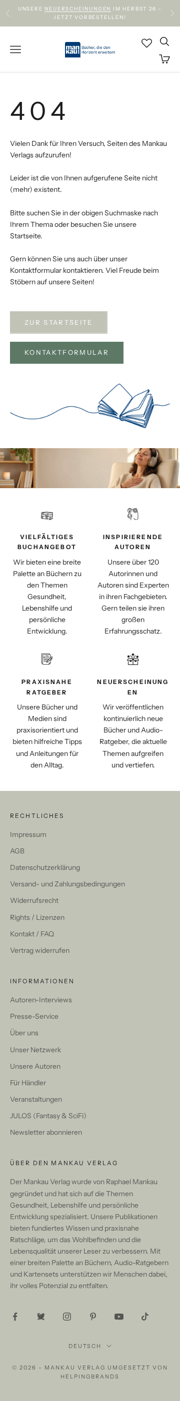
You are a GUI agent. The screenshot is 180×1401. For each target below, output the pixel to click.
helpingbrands (90, 1376)
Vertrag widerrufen (40, 950)
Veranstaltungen (36, 1099)
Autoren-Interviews (41, 999)
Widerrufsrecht (34, 900)
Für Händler (28, 1082)
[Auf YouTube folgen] (119, 1317)
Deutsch (85, 1346)
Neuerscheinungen (77, 8)
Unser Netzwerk (35, 1049)
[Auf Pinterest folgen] (93, 1317)
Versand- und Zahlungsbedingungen (67, 883)
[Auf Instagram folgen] (67, 1317)
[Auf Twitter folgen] (41, 1317)
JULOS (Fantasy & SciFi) (48, 1115)
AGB (17, 850)
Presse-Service (34, 1016)
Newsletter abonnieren (46, 1132)
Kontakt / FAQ (32, 933)
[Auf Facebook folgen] (15, 1317)
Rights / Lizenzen (37, 917)
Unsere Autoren (35, 1066)
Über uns (24, 1032)
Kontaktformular (66, 352)
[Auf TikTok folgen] (145, 1317)
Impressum (28, 834)
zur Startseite (58, 322)
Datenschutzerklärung (45, 867)
